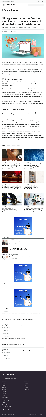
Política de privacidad (6, 406)
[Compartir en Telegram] (17, 32)
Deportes (4, 391)
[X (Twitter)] (41, 1)
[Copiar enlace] (20, 32)
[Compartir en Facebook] (14, 32)
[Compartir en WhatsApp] (9, 32)
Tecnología (26, 383)
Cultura (3, 395)
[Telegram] (39, 1)
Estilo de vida (5, 397)
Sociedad (26, 387)
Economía (4, 389)
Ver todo (41, 145)
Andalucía (4, 387)
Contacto (4, 402)
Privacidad (37, 414)
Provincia (4, 385)
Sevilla (3, 383)
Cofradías (4, 393)
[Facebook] (43, 1)
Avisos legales (5, 404)
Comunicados (11, 10)
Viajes (25, 385)
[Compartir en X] (12, 32)
